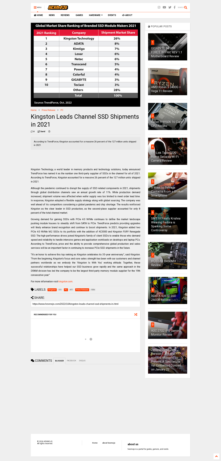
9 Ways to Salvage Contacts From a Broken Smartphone (167, 191)
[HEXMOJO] (58, 8)
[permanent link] (49, 131)
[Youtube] (164, 7)
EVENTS (112, 15)
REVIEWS (65, 15)
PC (62, 110)
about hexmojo (108, 443)
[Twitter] (169, 7)
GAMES (79, 15)
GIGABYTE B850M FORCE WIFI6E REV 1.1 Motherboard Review (166, 52)
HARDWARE (94, 15)
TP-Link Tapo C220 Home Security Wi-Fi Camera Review (165, 156)
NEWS (52, 15)
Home (34, 110)
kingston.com (65, 281)
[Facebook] (175, 7)
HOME (39, 15)
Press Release (48, 110)
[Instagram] (159, 7)
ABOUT (128, 15)
